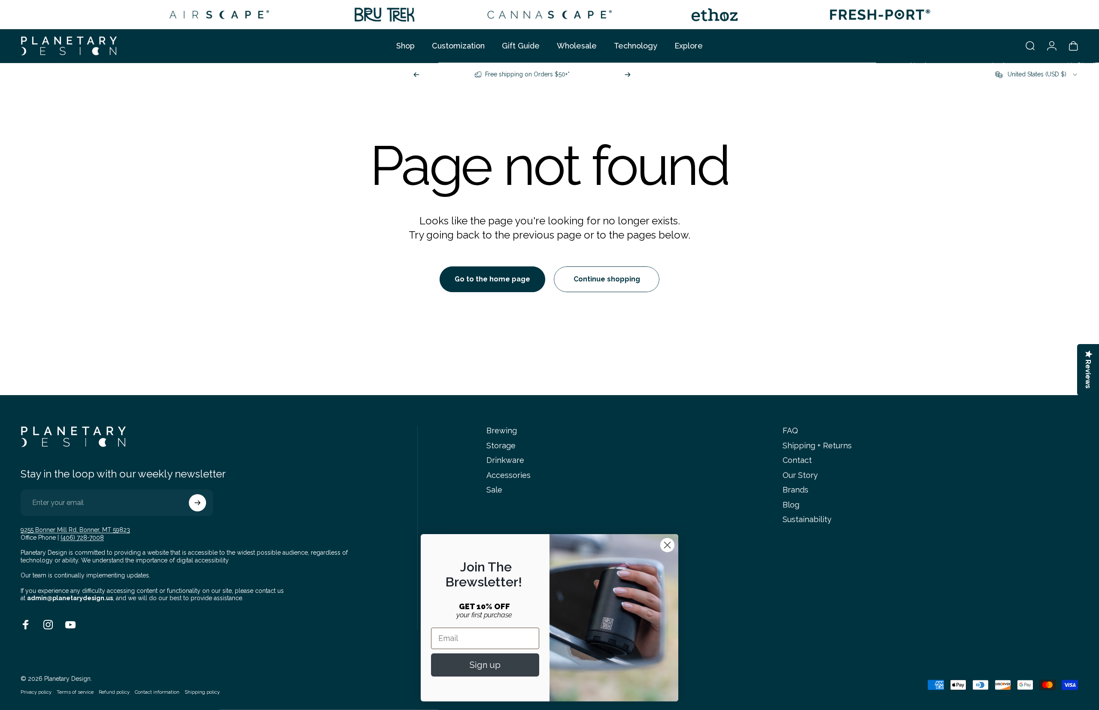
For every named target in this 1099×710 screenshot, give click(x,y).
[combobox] (1037, 75)
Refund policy (114, 692)
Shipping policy (202, 692)
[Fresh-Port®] (879, 14)
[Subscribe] (197, 502)
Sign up (485, 665)
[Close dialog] (667, 545)
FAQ (790, 430)
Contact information (157, 692)
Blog (791, 504)
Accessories (508, 475)
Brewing (501, 430)
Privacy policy (36, 692)
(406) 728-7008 (82, 537)
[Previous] (416, 75)
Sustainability (807, 519)
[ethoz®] (714, 14)
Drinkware (505, 460)
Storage (501, 445)
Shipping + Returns (817, 445)
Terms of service (75, 692)
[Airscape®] (219, 14)
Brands (795, 489)
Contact (797, 460)
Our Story (800, 475)
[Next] (627, 75)
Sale (494, 489)
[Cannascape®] (549, 14)
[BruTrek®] (384, 14)
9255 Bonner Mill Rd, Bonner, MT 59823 (75, 529)
